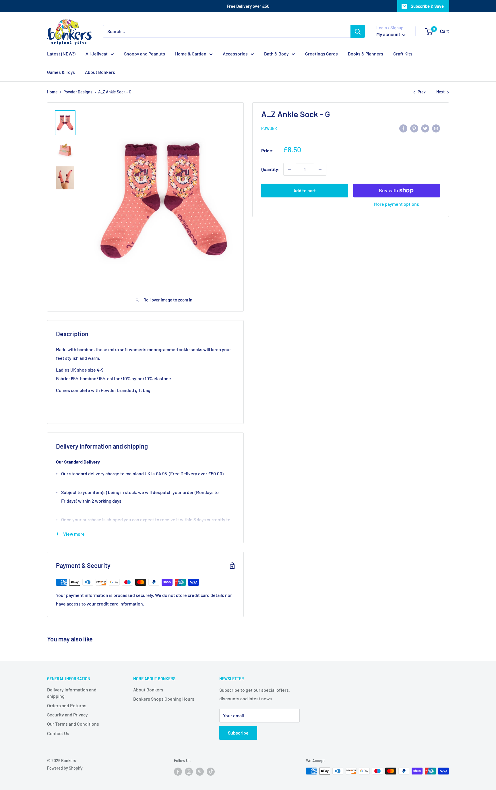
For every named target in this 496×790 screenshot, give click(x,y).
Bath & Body (276, 53)
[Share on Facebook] (403, 128)
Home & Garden (190, 53)
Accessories (235, 53)
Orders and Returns (66, 705)
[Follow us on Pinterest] (200, 772)
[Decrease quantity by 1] (290, 169)
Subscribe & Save (427, 6)
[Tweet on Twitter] (425, 128)
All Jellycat (97, 53)
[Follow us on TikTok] (211, 772)
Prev (422, 91)
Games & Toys (61, 72)
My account (388, 34)
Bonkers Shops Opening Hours (163, 698)
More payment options (396, 204)
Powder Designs (77, 91)
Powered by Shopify (65, 768)
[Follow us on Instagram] (189, 772)
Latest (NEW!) (61, 53)
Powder (269, 128)
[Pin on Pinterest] (414, 128)
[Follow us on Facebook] (178, 772)
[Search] (357, 31)
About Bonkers (100, 72)
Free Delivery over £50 (248, 6)
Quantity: (270, 169)
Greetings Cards (321, 53)
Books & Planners (365, 53)
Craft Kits (402, 53)
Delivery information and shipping (71, 693)
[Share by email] (436, 128)
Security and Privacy (67, 714)
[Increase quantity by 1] (320, 169)
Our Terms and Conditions (73, 723)
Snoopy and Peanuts (144, 53)
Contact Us (58, 733)
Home (52, 91)
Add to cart (304, 190)
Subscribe (238, 732)
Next (440, 91)
